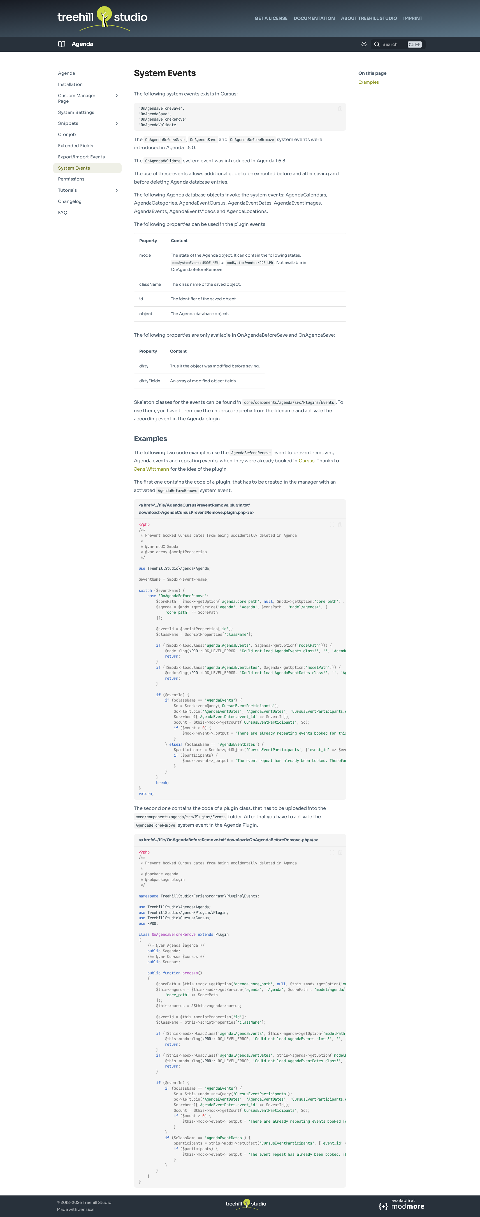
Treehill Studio (97, 1202)
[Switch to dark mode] (364, 44)
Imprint (413, 18)
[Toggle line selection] (332, 524)
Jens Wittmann (151, 469)
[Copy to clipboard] (340, 108)
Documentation (314, 18)
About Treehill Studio (369, 18)
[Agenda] (62, 44)
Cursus (307, 461)
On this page (372, 73)
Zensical (86, 1209)
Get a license (271, 18)
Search (390, 44)
